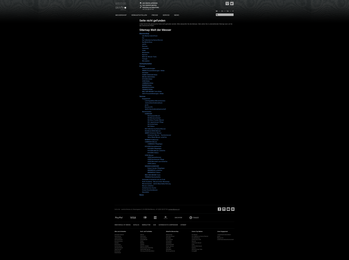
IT (233, 11)
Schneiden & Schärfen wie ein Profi (153, 179)
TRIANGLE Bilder (147, 89)
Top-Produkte (169, 239)
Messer (142, 234)
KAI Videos (151, 126)
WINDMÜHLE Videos (154, 172)
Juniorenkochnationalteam (153, 103)
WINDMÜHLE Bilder (148, 87)
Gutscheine (169, 241)
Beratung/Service (170, 251)
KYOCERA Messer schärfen (156, 150)
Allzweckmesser (119, 247)
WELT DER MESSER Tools (152, 175)
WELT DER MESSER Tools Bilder (152, 91)
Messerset (143, 236)
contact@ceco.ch (174, 209)
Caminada (145, 48)
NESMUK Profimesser (152, 140)
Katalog (136, 225)
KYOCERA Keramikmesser (153, 146)
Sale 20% (168, 247)
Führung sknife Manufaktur (147, 251)
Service (166, 15)
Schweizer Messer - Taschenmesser (159, 135)
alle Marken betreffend (149, 36)
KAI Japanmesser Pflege (156, 122)
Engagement (146, 98)
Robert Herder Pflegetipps (156, 168)
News (176, 15)
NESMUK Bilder (147, 85)
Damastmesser (119, 239)
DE (216, 11)
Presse (155, 15)
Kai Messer (194, 234)
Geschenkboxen (170, 244)
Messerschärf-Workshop (146, 247)
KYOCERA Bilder (147, 79)
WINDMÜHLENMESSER (152, 166)
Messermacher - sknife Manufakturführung (156, 184)
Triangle (144, 59)
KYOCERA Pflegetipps (154, 148)
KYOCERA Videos (153, 153)
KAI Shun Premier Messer (156, 120)
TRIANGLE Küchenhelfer (153, 177)
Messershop (121, 15)
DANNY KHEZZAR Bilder (150, 75)
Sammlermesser (170, 236)
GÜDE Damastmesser (154, 157)
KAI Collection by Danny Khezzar (155, 129)
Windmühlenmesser (197, 246)
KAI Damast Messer (154, 116)
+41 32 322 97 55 (148, 9)
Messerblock (143, 238)
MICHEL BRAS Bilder (148, 77)
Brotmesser (117, 251)
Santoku (117, 242)
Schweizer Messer (119, 234)
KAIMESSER (148, 114)
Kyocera (144, 54)
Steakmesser (118, 249)
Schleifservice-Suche (149, 188)
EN (228, 11)
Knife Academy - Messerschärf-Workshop (155, 181)
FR (222, 11)
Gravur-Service (170, 246)
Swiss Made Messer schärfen (157, 137)
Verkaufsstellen (139, 15)
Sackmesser (118, 236)
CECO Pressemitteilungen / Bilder (153, 93)
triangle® (194, 251)
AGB (154, 225)
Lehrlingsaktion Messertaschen (155, 101)
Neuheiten (168, 238)
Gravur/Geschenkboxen (150, 190)
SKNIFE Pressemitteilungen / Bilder (153, 70)
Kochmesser (118, 244)
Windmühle (145, 52)
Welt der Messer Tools (149, 57)
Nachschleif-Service (145, 249)
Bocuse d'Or (149, 107)
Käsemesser (118, 252)
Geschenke (169, 242)
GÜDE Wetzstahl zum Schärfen (157, 161)
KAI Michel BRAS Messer (153, 131)
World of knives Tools (197, 249)
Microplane (146, 61)
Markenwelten (146, 111)
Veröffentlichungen (148, 68)
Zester (142, 241)
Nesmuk (144, 46)
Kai (143, 38)
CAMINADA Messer (151, 142)
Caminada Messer (196, 242)
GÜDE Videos (152, 163)
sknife (144, 44)
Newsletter (145, 192)
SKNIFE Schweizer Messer (153, 133)
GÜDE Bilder (146, 81)
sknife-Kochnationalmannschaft (155, 109)
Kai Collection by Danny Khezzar (152, 40)
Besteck (142, 242)
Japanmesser (118, 238)
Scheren (142, 244)
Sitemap (183, 225)
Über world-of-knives (123, 225)
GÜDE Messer (149, 155)
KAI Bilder (145, 73)
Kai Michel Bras (147, 42)
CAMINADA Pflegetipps (155, 144)
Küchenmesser (118, 246)
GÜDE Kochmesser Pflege (156, 159)
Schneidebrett (143, 239)
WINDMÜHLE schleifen (155, 170)
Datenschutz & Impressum (168, 225)
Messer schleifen (148, 186)
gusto (147, 105)
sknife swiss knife (196, 239)
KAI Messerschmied (154, 118)
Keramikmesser (119, 241)
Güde (144, 50)
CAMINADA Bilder (147, 83)
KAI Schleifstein (153, 124)
